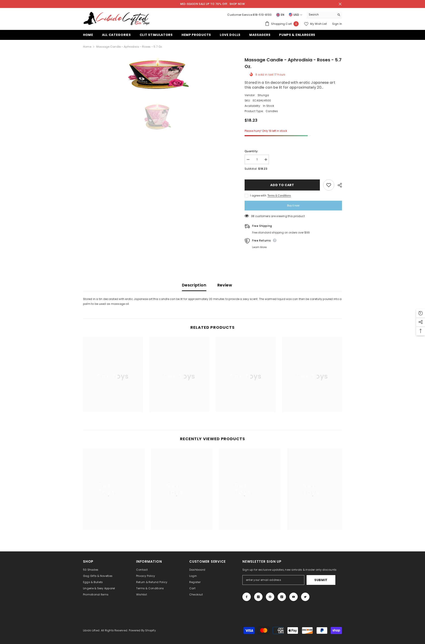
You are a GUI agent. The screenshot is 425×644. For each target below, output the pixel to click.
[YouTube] (293, 597)
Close (340, 4)
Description (194, 285)
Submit (321, 580)
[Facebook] (246, 597)
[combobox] (321, 14)
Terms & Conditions (279, 195)
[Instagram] (258, 597)
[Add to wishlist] (328, 185)
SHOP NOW (237, 4)
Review (224, 285)
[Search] (324, 14)
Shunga (263, 95)
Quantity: (251, 151)
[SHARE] (338, 185)
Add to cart (282, 185)
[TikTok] (282, 597)
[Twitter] (305, 597)
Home (87, 47)
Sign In (337, 24)
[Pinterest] (270, 597)
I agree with (258, 195)
